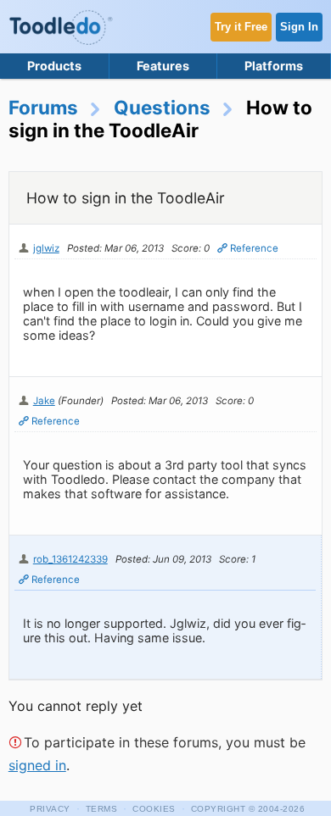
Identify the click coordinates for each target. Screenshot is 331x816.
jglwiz (46, 248)
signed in (37, 765)
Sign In (299, 26)
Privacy (50, 808)
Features (163, 65)
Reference (254, 248)
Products (54, 65)
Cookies (154, 808)
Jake (44, 401)
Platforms (273, 65)
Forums (43, 107)
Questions (162, 107)
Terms (102, 808)
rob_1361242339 (70, 559)
